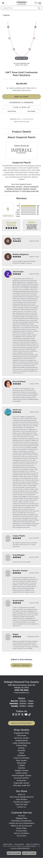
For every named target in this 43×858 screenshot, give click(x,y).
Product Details (21, 131)
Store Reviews (21, 799)
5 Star (18, 205)
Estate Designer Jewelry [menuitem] (21, 775)
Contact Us (21, 807)
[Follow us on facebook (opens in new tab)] (13, 714)
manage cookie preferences (19, 848)
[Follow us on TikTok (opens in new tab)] (29, 714)
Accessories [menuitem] (21, 780)
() (38, 206)
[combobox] (19, 8)
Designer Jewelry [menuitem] (21, 770)
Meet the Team (21, 804)
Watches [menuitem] (21, 768)
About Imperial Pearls (21, 137)
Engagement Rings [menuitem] (21, 733)
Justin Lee (17, 410)
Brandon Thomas (20, 571)
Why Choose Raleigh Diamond (21, 797)
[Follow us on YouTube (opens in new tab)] (26, 714)
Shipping (12, 111)
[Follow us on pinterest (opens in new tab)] (19, 714)
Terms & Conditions (21, 833)
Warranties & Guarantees (21, 821)
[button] (36, 3)
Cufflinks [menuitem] (21, 765)
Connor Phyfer (19, 536)
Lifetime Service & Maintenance (21, 823)
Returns (31, 111)
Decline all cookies (14, 853)
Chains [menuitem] (21, 753)
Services (21, 816)
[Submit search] (39, 8)
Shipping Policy (21, 818)
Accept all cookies (29, 853)
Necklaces (10, 189)
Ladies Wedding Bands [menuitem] (22, 743)
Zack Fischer (18, 272)
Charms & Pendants (30, 187)
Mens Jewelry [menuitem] (21, 760)
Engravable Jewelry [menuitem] (21, 783)
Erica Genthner (19, 381)
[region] (21, 41)
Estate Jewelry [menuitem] (21, 773)
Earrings (19, 187)
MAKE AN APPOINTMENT (21, 723)
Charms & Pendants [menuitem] (21, 758)
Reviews (21, 198)
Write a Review (21, 665)
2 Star (18, 214)
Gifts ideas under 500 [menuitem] (21, 785)
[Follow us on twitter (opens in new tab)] (22, 714)
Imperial (7, 15)
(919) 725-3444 (21, 65)
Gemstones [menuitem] (21, 735)
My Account (21, 836)
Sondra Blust (18, 601)
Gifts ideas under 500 (30, 191)
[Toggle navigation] (3, 3)
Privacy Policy (21, 831)
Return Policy (21, 828)
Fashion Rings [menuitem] (21, 745)
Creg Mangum (19, 555)
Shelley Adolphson (21, 254)
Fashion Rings (9, 187)
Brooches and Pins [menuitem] (21, 778)
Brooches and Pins (12, 191)
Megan (15, 634)
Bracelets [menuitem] (21, 750)
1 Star (18, 216)
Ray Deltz (17, 239)
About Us (21, 794)
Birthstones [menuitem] (21, 763)
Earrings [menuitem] (21, 748)
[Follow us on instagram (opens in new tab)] (16, 714)
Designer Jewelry (29, 189)
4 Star (18, 209)
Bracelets (18, 189)
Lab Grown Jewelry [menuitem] (21, 738)
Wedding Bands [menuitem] (21, 740)
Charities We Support (21, 802)
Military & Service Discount (21, 826)
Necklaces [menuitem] (21, 755)
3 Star (18, 212)
